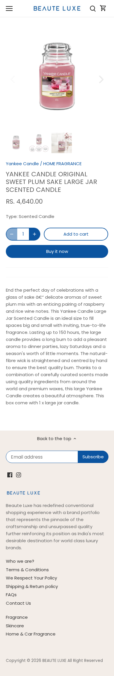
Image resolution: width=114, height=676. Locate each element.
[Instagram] (62, 370)
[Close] (102, 297)
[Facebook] (53, 370)
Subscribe (81, 352)
